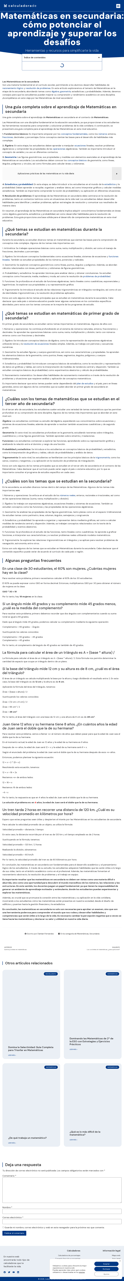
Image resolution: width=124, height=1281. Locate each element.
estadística (110, 184)
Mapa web (116, 1255)
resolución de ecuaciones (36, 343)
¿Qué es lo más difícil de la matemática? (85, 1133)
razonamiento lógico (12, 88)
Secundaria (94, 933)
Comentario (9, 1176)
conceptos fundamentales (74, 133)
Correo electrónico (12, 1217)
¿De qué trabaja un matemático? (27, 1137)
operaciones (59, 148)
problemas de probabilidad (96, 276)
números (102, 133)
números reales (67, 495)
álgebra (55, 91)
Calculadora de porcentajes (69, 1255)
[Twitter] (9, 1272)
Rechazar (106, 1269)
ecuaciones (80, 145)
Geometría (10, 157)
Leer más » (12, 1055)
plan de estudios (85, 383)
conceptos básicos (77, 160)
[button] (118, 6)
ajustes (82, 1272)
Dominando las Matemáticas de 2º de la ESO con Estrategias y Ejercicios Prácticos (91, 1041)
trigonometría (103, 457)
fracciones (7, 137)
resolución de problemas (38, 88)
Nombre (7, 1207)
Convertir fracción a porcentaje (67, 1258)
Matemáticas (83, 933)
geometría (65, 91)
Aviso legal (116, 1258)
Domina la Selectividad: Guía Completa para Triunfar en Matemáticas (30, 1049)
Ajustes (106, 1274)
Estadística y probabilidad (19, 184)
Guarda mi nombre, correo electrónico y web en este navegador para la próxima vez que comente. (54, 1227)
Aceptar (106, 1264)
